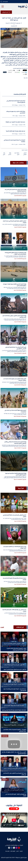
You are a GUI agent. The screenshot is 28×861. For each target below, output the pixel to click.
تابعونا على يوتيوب (14, 805)
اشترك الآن (12, 808)
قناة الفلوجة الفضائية (6, 857)
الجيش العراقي (24, 153)
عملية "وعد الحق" (16, 153)
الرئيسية (21, 851)
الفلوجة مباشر (12, 851)
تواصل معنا (7, 851)
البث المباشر (5, 12)
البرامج (17, 851)
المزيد (2, 627)
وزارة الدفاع (9, 153)
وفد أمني (4, 153)
